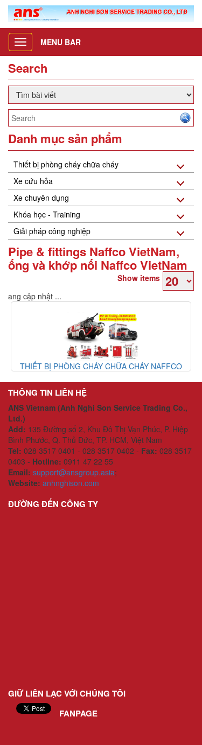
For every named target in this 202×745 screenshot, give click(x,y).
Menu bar (60, 42)
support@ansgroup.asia (74, 472)
